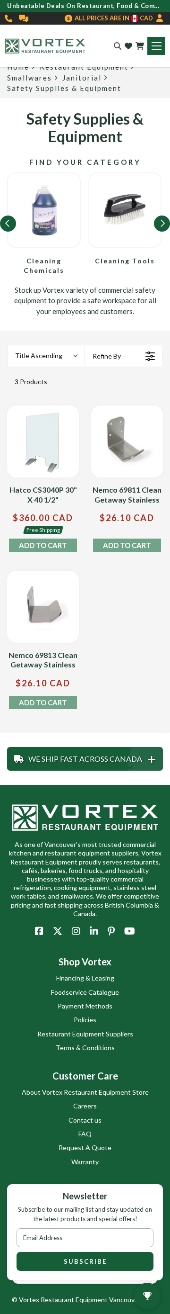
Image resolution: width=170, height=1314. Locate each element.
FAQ (85, 1134)
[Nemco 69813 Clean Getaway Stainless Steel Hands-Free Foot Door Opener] (43, 607)
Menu (156, 46)
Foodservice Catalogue (85, 992)
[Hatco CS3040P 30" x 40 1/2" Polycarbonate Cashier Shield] (43, 441)
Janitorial (82, 77)
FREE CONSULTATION (24, 18)
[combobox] (46, 356)
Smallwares (29, 77)
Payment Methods (85, 1006)
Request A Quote (85, 1147)
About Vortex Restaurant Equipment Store (85, 1092)
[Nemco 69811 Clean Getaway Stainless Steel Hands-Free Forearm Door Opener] (127, 441)
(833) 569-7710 (9, 18)
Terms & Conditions (85, 1048)
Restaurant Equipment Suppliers (85, 1034)
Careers (85, 1106)
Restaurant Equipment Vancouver (91, 1300)
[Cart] (140, 46)
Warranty (85, 1162)
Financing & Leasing (85, 978)
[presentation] (8, 224)
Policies (85, 1020)
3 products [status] (31, 382)
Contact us (85, 1120)
